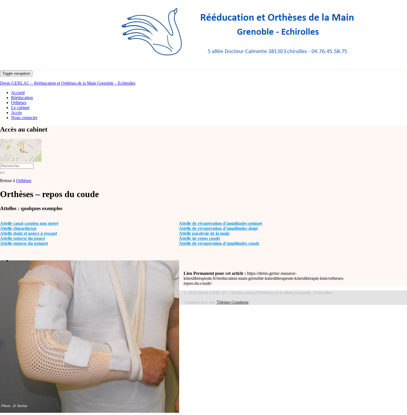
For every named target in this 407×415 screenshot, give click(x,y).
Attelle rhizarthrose (18, 228)
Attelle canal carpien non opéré (29, 223)
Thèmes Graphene (233, 302)
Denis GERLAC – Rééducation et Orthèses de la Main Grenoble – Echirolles (67, 83)
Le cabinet (20, 107)
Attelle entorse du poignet (24, 243)
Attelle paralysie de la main (204, 233)
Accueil (18, 92)
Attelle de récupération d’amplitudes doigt (218, 228)
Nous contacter (24, 117)
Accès (16, 112)
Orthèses (18, 102)
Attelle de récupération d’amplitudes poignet (220, 223)
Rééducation (22, 97)
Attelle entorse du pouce (22, 238)
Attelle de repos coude (199, 238)
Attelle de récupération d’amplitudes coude (219, 243)
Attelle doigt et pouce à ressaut (28, 233)
